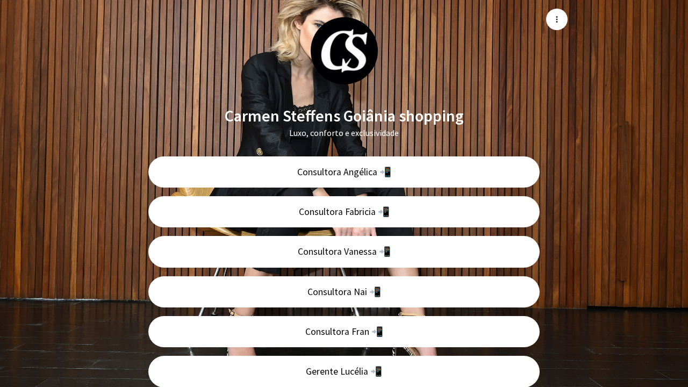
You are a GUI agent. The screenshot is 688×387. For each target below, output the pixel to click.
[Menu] (557, 19)
